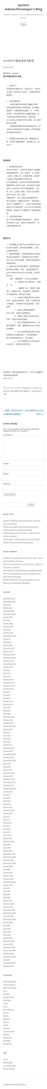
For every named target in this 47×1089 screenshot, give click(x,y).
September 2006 (9, 919)
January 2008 (8, 875)
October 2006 (8, 916)
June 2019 (7, 639)
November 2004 (9, 963)
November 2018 (9, 657)
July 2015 (6, 732)
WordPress (7, 1044)
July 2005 (6, 959)
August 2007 (8, 885)
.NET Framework (9, 981)
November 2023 (9, 601)
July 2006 (6, 925)
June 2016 (7, 707)
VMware (6, 1034)
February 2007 (8, 903)
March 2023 (7, 608)
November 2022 (9, 614)
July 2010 (6, 826)
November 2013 (9, 782)
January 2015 (8, 751)
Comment (8, 435)
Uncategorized (8, 1031)
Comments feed (9, 1065)
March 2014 (7, 769)
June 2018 (7, 673)
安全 (21, 391)
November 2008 (9, 857)
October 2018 (8, 660)
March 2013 (7, 807)
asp (40, 388)
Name (6, 463)
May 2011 (7, 819)
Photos (6, 1022)
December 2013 (9, 779)
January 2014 (8, 776)
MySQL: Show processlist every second (18, 542)
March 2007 (7, 900)
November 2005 (9, 950)
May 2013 (7, 801)
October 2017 (8, 689)
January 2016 (8, 720)
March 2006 (7, 938)
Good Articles (8, 997)
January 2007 (8, 907)
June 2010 (7, 829)
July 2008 (6, 869)
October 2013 (8, 785)
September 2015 (9, 726)
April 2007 (7, 897)
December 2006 (9, 910)
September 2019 (9, 636)
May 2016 (7, 710)
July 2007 (6, 888)
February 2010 (8, 841)
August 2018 (8, 667)
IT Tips (5, 1003)
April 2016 (7, 713)
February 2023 (8, 611)
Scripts (5, 1025)
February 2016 (8, 717)
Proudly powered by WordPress (14, 1084)
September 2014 (9, 760)
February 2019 (8, 648)
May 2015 (7, 738)
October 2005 (8, 953)
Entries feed (7, 1062)
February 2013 (8, 810)
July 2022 (6, 620)
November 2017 (9, 685)
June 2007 (7, 891)
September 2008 (9, 863)
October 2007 (8, 878)
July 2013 (6, 794)
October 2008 (8, 860)
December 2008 (9, 854)
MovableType (8, 1009)
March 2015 (7, 745)
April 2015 (7, 741)
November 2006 (9, 913)
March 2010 (7, 838)
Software (6, 1028)
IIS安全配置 (14, 391)
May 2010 (7, 832)
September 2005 (9, 956)
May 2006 (7, 931)
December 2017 (9, 682)
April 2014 (7, 766)
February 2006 (8, 941)
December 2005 (9, 947)
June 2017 (7, 695)
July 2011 (6, 816)
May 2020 (7, 629)
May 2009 (7, 847)
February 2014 (8, 773)
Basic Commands (9, 987)
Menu (23, 24)
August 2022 (8, 617)
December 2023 (9, 598)
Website (6, 483)
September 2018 (9, 664)
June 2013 (7, 798)
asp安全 (6, 391)
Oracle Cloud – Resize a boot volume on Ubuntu (21, 539)
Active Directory (9, 984)
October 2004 (8, 966)
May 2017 (7, 698)
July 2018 (6, 670)
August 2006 (8, 922)
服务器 (26, 391)
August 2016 (8, 704)
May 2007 (7, 894)
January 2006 (8, 944)
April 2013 (7, 804)
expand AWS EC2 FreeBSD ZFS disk (28, 570)
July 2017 (6, 692)
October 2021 (8, 626)
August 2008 (8, 866)
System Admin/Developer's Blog (23, 7)
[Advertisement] (23, 39)
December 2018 (9, 654)
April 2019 (7, 642)
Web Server (7, 1037)
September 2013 (9, 788)
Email (6, 473)
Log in (5, 1059)
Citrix (5, 991)
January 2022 (8, 623)
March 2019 (7, 645)
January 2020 (8, 632)
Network (6, 1019)
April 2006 (7, 935)
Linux (5, 1006)
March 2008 (7, 872)
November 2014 (9, 754)
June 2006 (7, 928)
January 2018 (8, 679)
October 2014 (8, 757)
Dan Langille (8, 570)
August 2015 (8, 729)
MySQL (6, 1016)
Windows (26, 388)
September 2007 (9, 882)
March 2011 (7, 822)
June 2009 (7, 844)
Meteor (15, 73)
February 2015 (8, 748)
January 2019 (8, 651)
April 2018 (7, 676)
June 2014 (7, 763)
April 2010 (7, 835)
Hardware (7, 1000)
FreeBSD (6, 994)
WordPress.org (9, 1068)
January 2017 (8, 701)
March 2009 (7, 850)
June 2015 (7, 735)
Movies (6, 1012)
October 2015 (8, 723)
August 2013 (8, 791)
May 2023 (7, 604)
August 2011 (8, 813)
